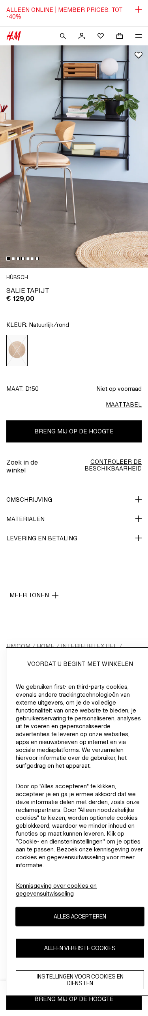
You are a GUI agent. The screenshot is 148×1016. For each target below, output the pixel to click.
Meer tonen (29, 595)
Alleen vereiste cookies (80, 948)
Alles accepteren (80, 916)
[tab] (8, 259)
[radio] (17, 350)
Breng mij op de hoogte (74, 431)
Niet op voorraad (119, 388)
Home (45, 646)
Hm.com (18, 646)
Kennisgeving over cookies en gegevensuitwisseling (56, 889)
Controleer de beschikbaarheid (113, 465)
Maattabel (124, 404)
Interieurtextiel (89, 646)
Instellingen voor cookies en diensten (80, 979)
